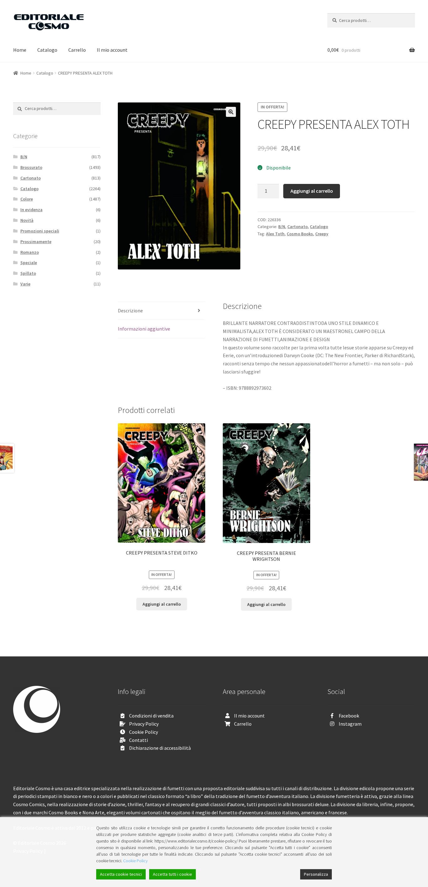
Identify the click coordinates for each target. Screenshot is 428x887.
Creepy (321, 234)
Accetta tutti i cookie (172, 874)
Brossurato (31, 167)
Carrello (77, 50)
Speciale (28, 262)
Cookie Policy (143, 732)
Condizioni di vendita (151, 715)
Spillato (28, 273)
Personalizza (316, 874)
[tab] (161, 311)
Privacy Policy (144, 724)
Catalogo (47, 50)
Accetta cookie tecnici (121, 874)
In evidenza (31, 209)
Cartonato (297, 226)
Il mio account (112, 50)
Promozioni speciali (39, 231)
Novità (27, 220)
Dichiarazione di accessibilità (160, 748)
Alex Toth (275, 234)
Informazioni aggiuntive (144, 329)
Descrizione (130, 310)
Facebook (349, 715)
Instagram (350, 724)
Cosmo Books (300, 234)
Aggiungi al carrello (311, 191)
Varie (25, 284)
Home (19, 50)
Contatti (138, 740)
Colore (26, 199)
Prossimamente (35, 241)
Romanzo (29, 252)
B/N (281, 226)
